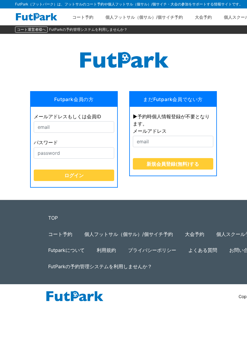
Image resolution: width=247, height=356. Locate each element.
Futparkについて (66, 250)
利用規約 (106, 250)
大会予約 (203, 17)
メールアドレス (150, 131)
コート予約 (82, 17)
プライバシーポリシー (152, 250)
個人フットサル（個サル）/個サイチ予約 (144, 17)
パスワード (46, 142)
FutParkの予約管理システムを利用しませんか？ (88, 29)
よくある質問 (202, 250)
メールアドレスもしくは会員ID (67, 116)
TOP (53, 218)
